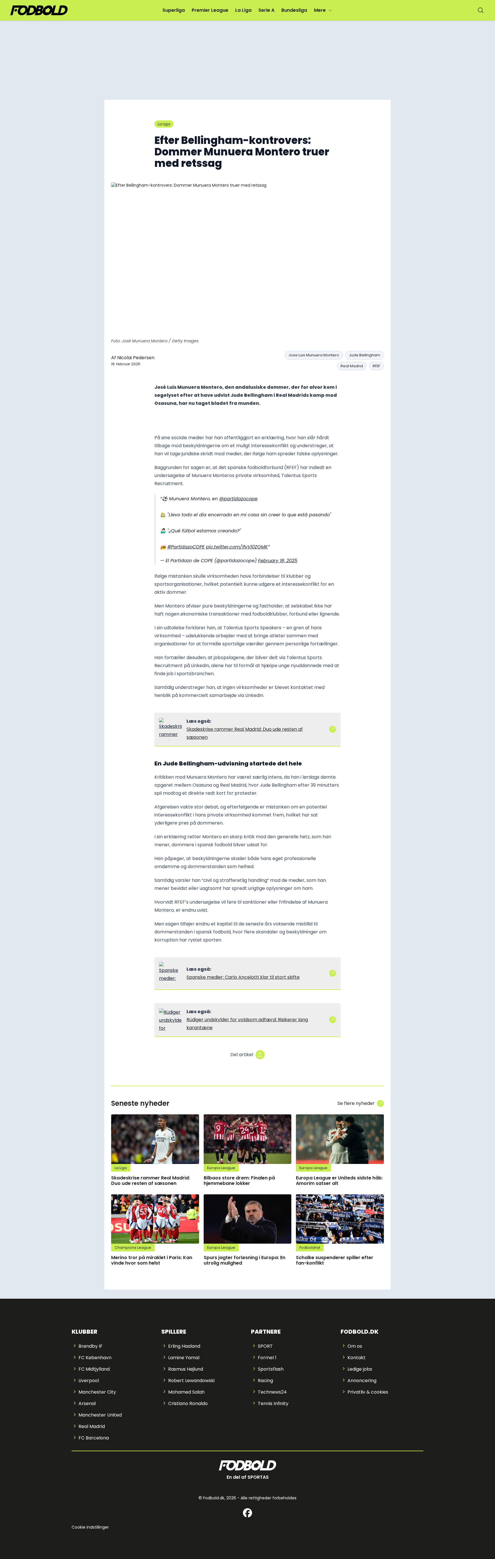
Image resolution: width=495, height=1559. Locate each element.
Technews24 (272, 1392)
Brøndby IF (90, 1346)
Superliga (173, 10)
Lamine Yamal (183, 1357)
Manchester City (97, 1392)
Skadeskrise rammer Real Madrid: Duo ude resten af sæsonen (244, 733)
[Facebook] (247, 1512)
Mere (320, 10)
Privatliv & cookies (367, 1392)
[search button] (481, 10)
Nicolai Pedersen (135, 357)
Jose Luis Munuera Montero (313, 355)
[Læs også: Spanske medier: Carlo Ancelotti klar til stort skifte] (170, 973)
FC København (94, 1357)
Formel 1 (267, 1357)
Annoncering (361, 1380)
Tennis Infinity (273, 1403)
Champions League (133, 1247)
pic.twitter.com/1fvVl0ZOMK (237, 547)
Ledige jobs (359, 1369)
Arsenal (87, 1403)
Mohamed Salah (186, 1392)
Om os (354, 1346)
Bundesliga (294, 10)
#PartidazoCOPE (186, 547)
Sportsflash (271, 1369)
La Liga (243, 10)
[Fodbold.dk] (39, 10)
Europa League (221, 1167)
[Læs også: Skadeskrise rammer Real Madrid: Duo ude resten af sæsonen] (170, 729)
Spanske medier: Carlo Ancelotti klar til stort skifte (243, 977)
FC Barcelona (93, 1438)
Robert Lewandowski (191, 1380)
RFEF (376, 366)
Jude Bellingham (364, 355)
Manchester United (100, 1415)
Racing (265, 1380)
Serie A (266, 10)
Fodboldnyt (309, 1247)
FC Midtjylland (94, 1369)
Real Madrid (352, 366)
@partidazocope (238, 498)
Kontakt (356, 1357)
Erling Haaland (184, 1346)
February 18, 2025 (277, 560)
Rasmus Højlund (185, 1369)
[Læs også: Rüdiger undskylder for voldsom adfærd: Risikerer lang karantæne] (170, 1019)
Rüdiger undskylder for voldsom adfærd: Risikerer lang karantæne (247, 1023)
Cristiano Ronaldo (188, 1403)
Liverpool (88, 1380)
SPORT (265, 1346)
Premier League (210, 10)
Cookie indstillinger (90, 1527)
